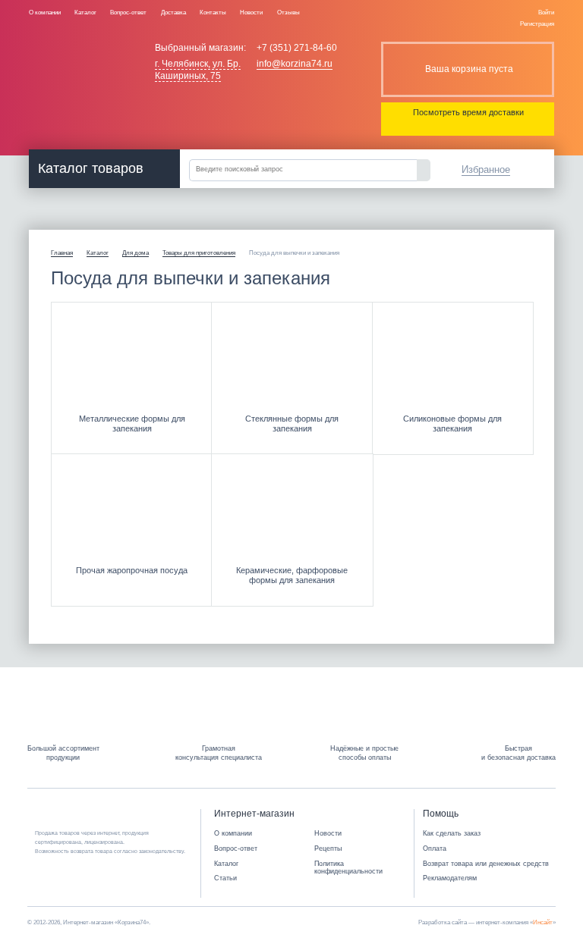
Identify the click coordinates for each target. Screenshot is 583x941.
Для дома (135, 252)
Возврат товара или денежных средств (486, 863)
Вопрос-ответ (128, 12)
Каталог (85, 12)
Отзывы (288, 12)
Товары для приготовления (198, 252)
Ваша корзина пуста (469, 69)
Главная (62, 252)
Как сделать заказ (452, 833)
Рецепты (328, 848)
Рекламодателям (450, 878)
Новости (251, 12)
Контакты (213, 12)
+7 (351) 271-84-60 (297, 47)
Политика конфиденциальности (348, 868)
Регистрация (537, 23)
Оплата (434, 848)
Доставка (173, 12)
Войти (546, 12)
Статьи (225, 878)
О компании (45, 12)
